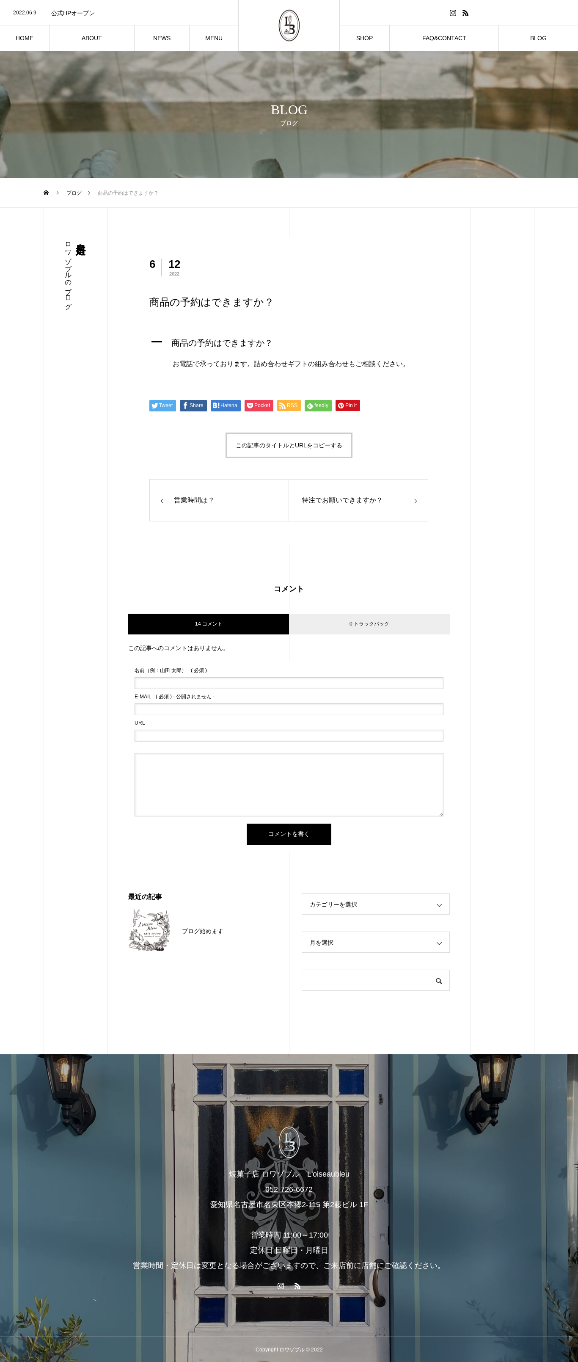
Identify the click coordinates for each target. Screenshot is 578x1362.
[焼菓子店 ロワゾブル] (289, 25)
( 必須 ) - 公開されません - (175, 696)
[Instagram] (452, 12)
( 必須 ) (171, 670)
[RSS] (465, 12)
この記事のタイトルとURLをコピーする (289, 445)
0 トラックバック (369, 624)
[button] (289, 343)
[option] (119, 13)
